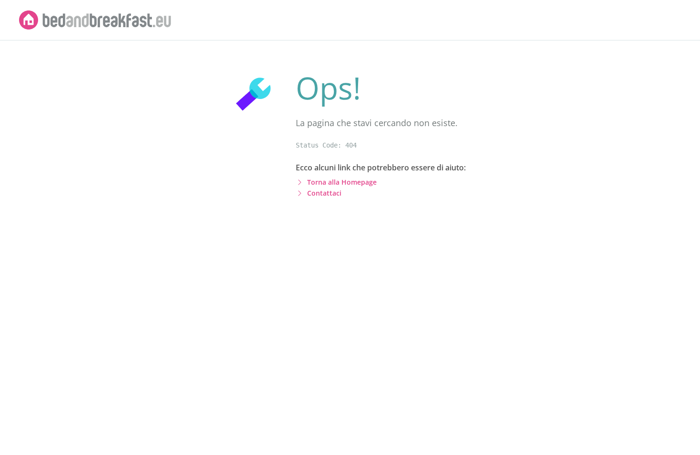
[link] (95, 20)
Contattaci (324, 193)
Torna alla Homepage (342, 182)
